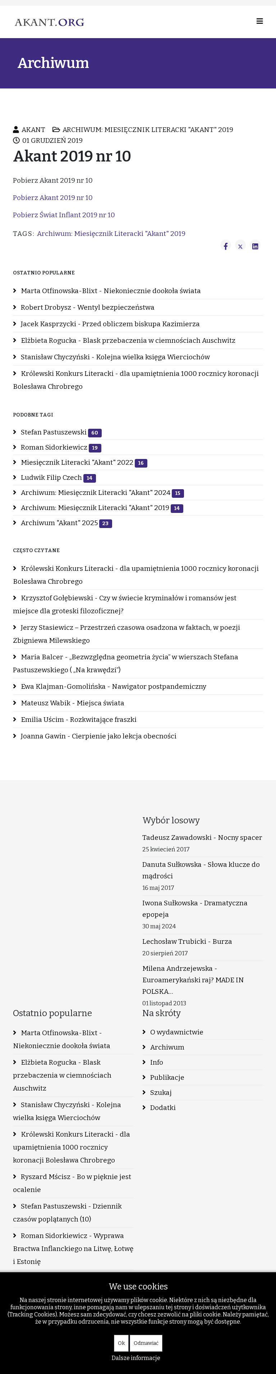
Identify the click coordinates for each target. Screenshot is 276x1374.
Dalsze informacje (136, 1358)
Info (156, 1062)
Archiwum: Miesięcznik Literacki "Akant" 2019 (111, 233)
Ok (121, 1343)
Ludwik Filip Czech (55, 477)
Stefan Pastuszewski (58, 432)
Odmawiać (146, 1343)
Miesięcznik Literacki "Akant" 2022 (81, 462)
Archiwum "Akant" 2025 (64, 523)
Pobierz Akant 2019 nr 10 (53, 198)
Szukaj (160, 1092)
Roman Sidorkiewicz (58, 447)
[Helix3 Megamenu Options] (260, 21)
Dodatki (162, 1108)
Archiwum (166, 1047)
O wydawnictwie (176, 1032)
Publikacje (166, 1077)
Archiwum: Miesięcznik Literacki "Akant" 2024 (99, 492)
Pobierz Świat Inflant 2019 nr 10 (64, 215)
